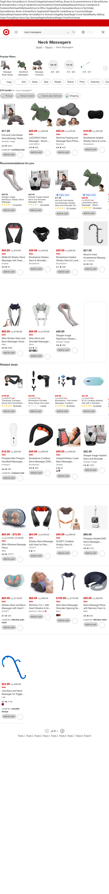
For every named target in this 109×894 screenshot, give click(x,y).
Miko (4, 344)
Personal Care (83, 4)
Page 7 (71, 735)
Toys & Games (62, 8)
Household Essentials (53, 4)
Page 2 (29, 735)
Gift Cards (60, 11)
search (73, 32)
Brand (70, 81)
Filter (9, 82)
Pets (11, 8)
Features (95, 81)
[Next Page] (105, 68)
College (39, 1)
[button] (62, 195)
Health (17, 8)
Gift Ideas (50, 11)
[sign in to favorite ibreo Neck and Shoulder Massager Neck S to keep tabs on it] (47, 356)
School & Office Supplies (42, 8)
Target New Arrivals (10, 1)
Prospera (6, 464)
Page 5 (54, 735)
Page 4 (46, 735)
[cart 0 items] (103, 32)
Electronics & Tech (78, 8)
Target (39, 47)
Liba (4, 697)
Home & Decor (92, 1)
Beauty (72, 4)
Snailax (5, 263)
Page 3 (38, 735)
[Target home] (6, 32)
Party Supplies (38, 11)
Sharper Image (8, 141)
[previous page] (47, 731)
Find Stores (74, 17)
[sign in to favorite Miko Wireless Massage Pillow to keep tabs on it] (20, 559)
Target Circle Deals (79, 14)
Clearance (18, 14)
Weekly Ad (94, 14)
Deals (10, 14)
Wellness (25, 8)
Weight (57, 81)
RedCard (51, 17)
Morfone (60, 144)
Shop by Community (76, 11)
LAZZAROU (34, 144)
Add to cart (9, 154)
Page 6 (62, 735)
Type (46, 81)
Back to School (27, 1)
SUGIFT (32, 547)
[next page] (62, 731)
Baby (66, 4)
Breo (58, 611)
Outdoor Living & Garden (21, 4)
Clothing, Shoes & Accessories (69, 1)
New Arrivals (30, 14)
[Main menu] (16, 32)
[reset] (68, 32)
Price (82, 81)
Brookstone (88, 144)
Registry (42, 17)
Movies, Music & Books (19, 11)
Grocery (37, 4)
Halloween (48, 1)
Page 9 (87, 735)
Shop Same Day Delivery (25, 17)
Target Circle (62, 17)
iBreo (31, 344)
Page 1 (21, 735)
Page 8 (79, 735)
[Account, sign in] (89, 32)
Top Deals (64, 14)
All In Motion (89, 260)
